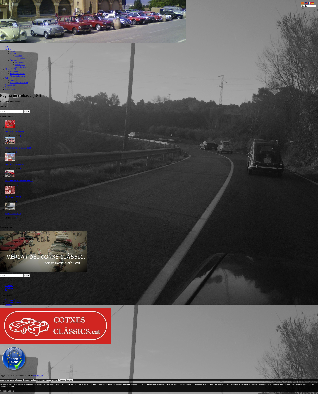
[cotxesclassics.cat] (93, 42)
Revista (8, 49)
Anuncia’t (14, 71)
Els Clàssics (19, 62)
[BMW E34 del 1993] (10, 209)
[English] (306, 3)
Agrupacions (10, 85)
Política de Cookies (12, 300)
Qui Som (8, 87)
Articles (13, 53)
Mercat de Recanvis (17, 76)
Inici (6, 47)
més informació (52, 380)
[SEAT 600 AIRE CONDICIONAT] (10, 176)
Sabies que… (20, 65)
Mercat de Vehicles (17, 74)
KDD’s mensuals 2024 (19, 83)
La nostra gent (20, 67)
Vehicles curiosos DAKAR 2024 (18, 148)
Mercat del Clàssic (12, 69)
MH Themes (38, 375)
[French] (309, 3)
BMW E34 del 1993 (13, 213)
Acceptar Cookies (65, 380)
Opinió (22, 58)
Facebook (9, 286)
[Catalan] (303, 3)
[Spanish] (312, 3)
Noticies (13, 51)
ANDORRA (10, 89)
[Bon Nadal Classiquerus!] (10, 127)
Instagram (9, 288)
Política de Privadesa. (13, 302)
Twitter (8, 290)
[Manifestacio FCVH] (10, 193)
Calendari (9, 78)
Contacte (8, 304)
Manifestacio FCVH (13, 197)
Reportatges (14, 60)
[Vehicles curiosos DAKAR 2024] (10, 144)
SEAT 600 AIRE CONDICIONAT (19, 181)
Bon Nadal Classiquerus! (15, 131)
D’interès (18, 56)
